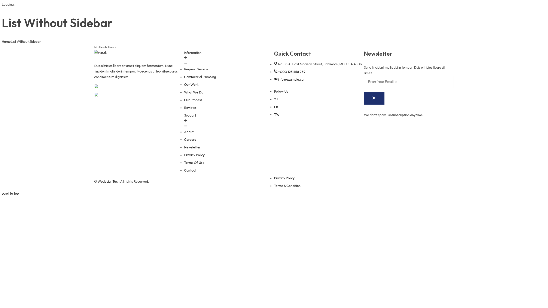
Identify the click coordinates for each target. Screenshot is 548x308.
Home (6, 41)
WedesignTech (108, 181)
